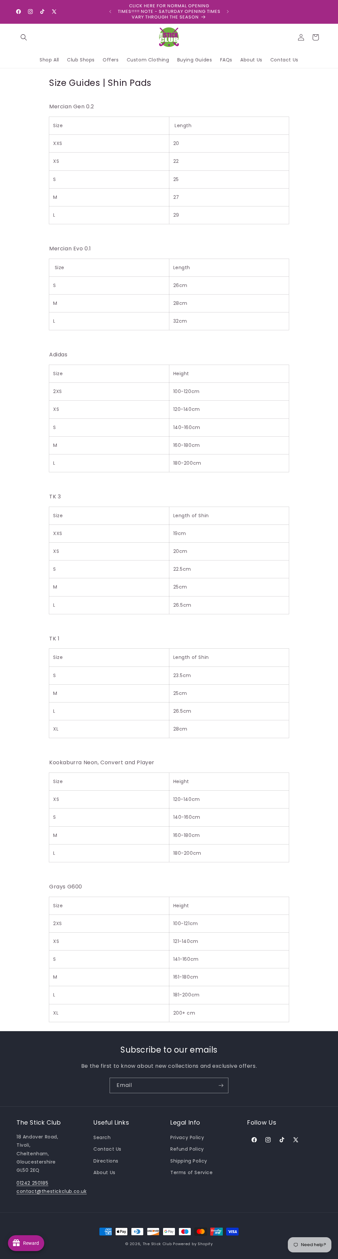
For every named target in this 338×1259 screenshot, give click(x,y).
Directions (105, 1161)
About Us (104, 1172)
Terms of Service (191, 1172)
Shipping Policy (188, 1161)
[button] (24, 37)
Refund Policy (187, 1149)
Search (102, 1137)
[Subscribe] (221, 1085)
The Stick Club (157, 1243)
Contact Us (107, 1149)
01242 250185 (32, 1183)
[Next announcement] (227, 11)
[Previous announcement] (110, 11)
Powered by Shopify (193, 1243)
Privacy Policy (187, 1137)
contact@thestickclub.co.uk (52, 1191)
